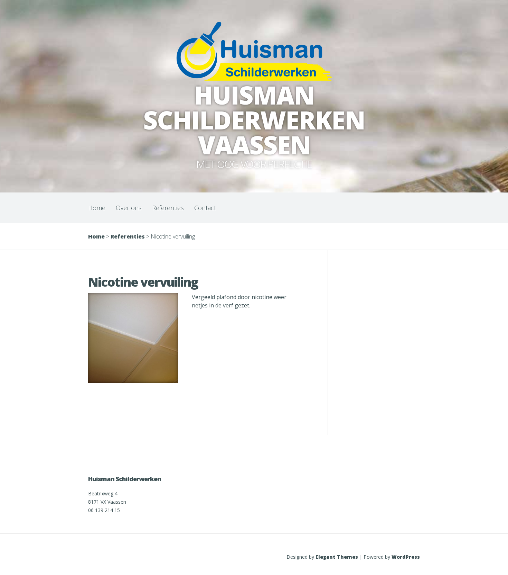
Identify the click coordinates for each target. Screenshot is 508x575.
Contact (205, 208)
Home (96, 208)
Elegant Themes (337, 557)
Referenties (168, 208)
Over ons (129, 208)
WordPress (406, 557)
